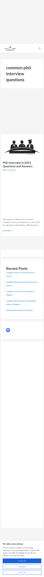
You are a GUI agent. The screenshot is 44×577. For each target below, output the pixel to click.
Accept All (22, 561)
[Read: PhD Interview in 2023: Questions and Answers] (22, 147)
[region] (22, 558)
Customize (22, 567)
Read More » (8, 230)
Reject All (22, 572)
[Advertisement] (22, 22)
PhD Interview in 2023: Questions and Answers (17, 164)
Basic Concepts (9, 170)
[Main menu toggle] (39, 48)
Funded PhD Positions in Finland (19, 310)
